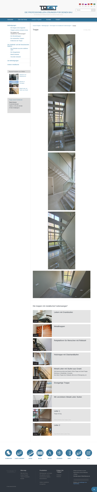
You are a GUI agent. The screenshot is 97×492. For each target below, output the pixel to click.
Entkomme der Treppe (16, 40)
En (83, 6)
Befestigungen (11, 25)
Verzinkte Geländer (16, 56)
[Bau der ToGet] (48, 8)
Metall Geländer (15, 54)
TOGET (58, 19)
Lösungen (59, 458)
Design (50, 458)
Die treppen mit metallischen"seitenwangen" (18, 33)
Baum (69, 458)
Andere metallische (13, 64)
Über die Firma (22, 19)
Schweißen (8, 458)
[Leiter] (30, 452)
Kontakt (48, 19)
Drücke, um (80, 483)
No (88, 6)
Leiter (30, 458)
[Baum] (69, 452)
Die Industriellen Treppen (17, 38)
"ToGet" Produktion (25, 476)
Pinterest (59, 476)
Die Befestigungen (13, 60)
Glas (88, 458)
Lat (80, 6)
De (91, 6)
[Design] (49, 452)
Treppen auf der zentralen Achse (19, 30)
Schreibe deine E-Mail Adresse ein (81, 476)
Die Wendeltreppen (16, 36)
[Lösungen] (59, 452)
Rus (86, 6)
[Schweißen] (8, 452)
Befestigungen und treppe (46, 473)
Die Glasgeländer (15, 52)
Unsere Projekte (36, 19)
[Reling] (40, 452)
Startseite (10, 19)
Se (94, 6)
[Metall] (78, 452)
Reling (40, 458)
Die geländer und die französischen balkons (45, 475)
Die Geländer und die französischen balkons (18, 45)
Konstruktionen (43, 478)
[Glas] (88, 452)
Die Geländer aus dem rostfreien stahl (19, 49)
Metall (79, 458)
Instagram (59, 474)
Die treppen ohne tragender (18, 27)
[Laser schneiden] (19, 452)
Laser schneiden (19, 458)
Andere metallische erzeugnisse (44, 483)
